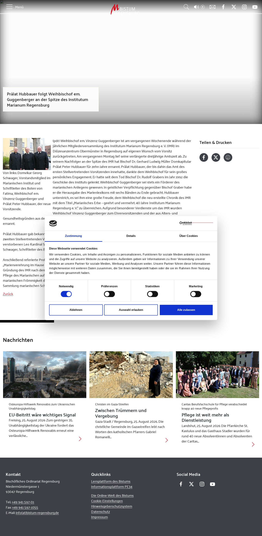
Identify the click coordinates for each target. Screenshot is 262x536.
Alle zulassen (186, 310)
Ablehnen (75, 310)
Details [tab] (131, 236)
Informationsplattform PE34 (111, 486)
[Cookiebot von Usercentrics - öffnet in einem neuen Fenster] (196, 223)
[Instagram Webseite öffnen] (244, 7)
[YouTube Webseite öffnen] (254, 6)
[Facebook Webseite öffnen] (223, 7)
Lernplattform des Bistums (110, 481)
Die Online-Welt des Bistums (112, 495)
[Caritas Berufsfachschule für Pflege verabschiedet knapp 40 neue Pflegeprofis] (217, 374)
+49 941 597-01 (23, 502)
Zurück (8, 293)
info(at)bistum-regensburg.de (37, 512)
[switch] (109, 294)
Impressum (99, 517)
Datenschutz (100, 511)
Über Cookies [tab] (188, 236)
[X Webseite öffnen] (233, 7)
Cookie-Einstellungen (107, 500)
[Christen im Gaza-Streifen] (131, 374)
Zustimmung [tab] (73, 236)
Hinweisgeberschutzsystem (111, 506)
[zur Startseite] (105, 9)
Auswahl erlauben (131, 310)
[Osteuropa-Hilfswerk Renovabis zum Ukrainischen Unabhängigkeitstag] (45, 374)
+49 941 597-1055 (25, 507)
